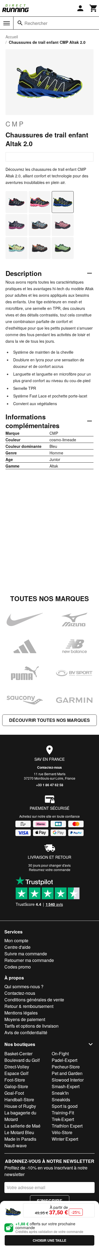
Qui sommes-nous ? (23, 986)
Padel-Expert (64, 1060)
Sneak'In (60, 1093)
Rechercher (35, 23)
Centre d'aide (17, 947)
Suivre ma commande (25, 953)
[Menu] (6, 23)
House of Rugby (20, 1106)
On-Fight (60, 1053)
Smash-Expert (65, 1086)
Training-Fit (63, 1112)
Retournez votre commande (49, 869)
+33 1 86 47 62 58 (49, 784)
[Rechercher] (20, 23)
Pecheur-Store (66, 1066)
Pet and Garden (67, 1073)
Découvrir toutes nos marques (49, 720)
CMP (15, 123)
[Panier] (93, 8)
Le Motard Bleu (19, 1132)
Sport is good (65, 1106)
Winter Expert (65, 1139)
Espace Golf (16, 1073)
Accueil (12, 36)
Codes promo (17, 967)
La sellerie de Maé (22, 1126)
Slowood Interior (68, 1080)
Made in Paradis (20, 1139)
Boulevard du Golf (22, 1060)
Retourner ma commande (29, 960)
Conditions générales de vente (34, 999)
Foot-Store (14, 1080)
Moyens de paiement (24, 1019)
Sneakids (61, 1099)
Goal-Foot (14, 1093)
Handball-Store (19, 1099)
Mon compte (16, 940)
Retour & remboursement (28, 1006)
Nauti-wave (15, 1145)
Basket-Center (18, 1053)
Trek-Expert (63, 1119)
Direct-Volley (16, 1066)
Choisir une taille (49, 1240)
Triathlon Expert (67, 1126)
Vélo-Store (62, 1132)
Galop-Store (16, 1086)
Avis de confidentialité (25, 1032)
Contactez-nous (49, 767)
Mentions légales (21, 1013)
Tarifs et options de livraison (31, 1026)
